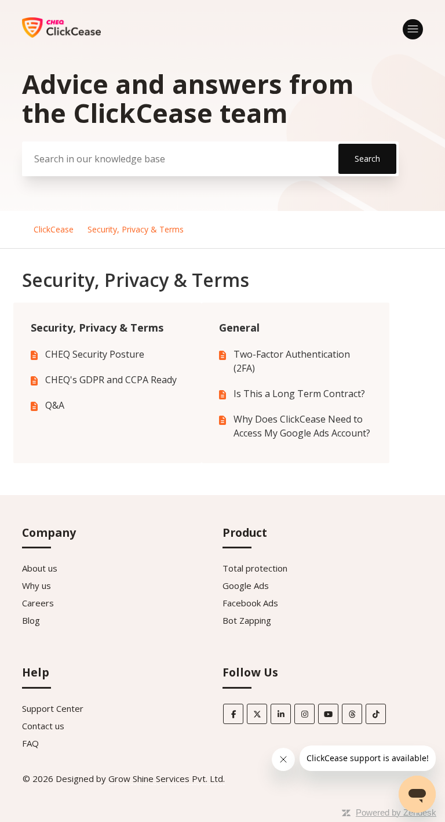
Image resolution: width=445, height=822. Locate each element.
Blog (31, 620)
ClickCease (54, 229)
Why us (36, 585)
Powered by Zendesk (396, 812)
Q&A (54, 405)
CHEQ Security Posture (94, 354)
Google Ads (245, 585)
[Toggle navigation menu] (413, 29)
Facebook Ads (250, 603)
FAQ (30, 743)
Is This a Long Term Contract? (299, 393)
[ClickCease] (61, 34)
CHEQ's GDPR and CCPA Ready (111, 379)
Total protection (254, 568)
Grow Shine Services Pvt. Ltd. (166, 778)
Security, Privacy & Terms (135, 229)
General (239, 327)
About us (39, 568)
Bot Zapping (246, 620)
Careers (38, 603)
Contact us (43, 726)
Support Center (52, 708)
